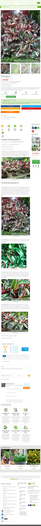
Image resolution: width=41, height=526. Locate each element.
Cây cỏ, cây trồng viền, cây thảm (16, 74)
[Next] (38, 36)
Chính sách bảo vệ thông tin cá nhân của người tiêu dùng (23, 513)
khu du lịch (25, 155)
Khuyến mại (15, 130)
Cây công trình (7, 74)
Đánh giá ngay (25, 349)
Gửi (28, 375)
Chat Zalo (2, 515)
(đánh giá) (7, 77)
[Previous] (3, 36)
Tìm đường (2, 512)
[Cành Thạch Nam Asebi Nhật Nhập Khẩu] (34, 140)
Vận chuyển (21, 130)
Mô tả (2, 129)
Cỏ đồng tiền (20, 466)
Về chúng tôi (9, 129)
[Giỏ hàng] (38, 3)
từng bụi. (4, 277)
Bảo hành (3, 136)
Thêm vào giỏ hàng (11, 96)
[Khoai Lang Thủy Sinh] (38, 147)
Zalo (3, 103)
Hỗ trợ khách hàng (22, 505)
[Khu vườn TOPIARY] (34, 147)
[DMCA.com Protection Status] (4, 518)
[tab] (3, 128)
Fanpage (37, 102)
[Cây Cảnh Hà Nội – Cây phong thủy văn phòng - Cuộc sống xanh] (20, 2)
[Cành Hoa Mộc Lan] (38, 140)
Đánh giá (38, 167)
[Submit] (39, 7)
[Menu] (1, 2)
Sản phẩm (2, 74)
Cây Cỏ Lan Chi (7, 466)
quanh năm (5, 241)
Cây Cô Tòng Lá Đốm (34, 466)
